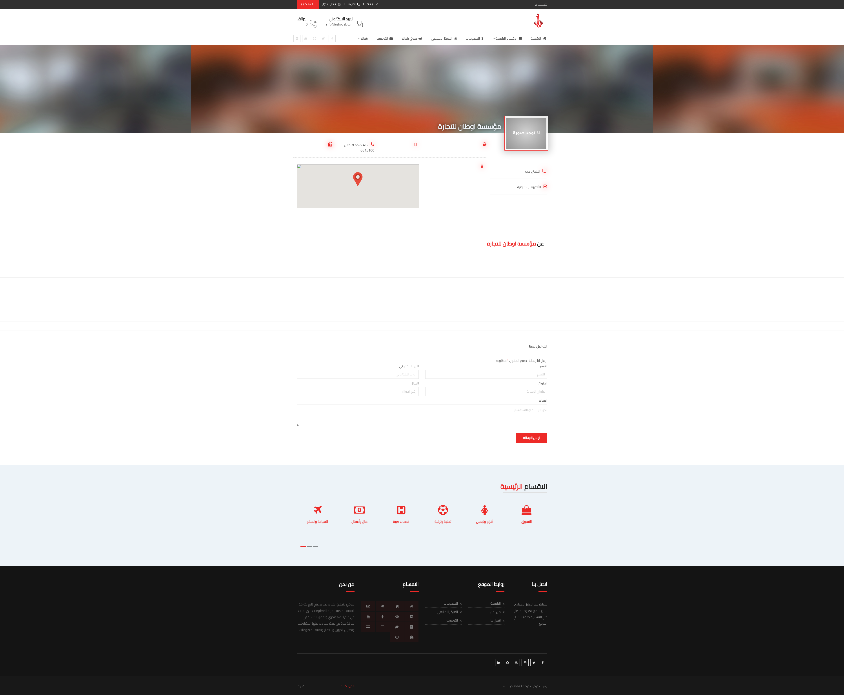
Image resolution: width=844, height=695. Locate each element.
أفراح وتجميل (484, 521)
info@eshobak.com (339, 24)
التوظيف (382, 38)
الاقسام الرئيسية (506, 38)
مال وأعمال (359, 521)
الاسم (543, 366)
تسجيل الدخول (329, 3)
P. (303, 686)
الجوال (415, 383)
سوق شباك (409, 38)
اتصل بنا (352, 3)
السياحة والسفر (317, 521)
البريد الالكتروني (409, 366)
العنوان (542, 383)
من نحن (495, 612)
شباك (364, 38)
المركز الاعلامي (441, 38)
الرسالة (543, 400)
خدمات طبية (401, 521)
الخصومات (473, 38)
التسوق (526, 521)
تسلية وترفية (443, 521)
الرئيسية (370, 3)
